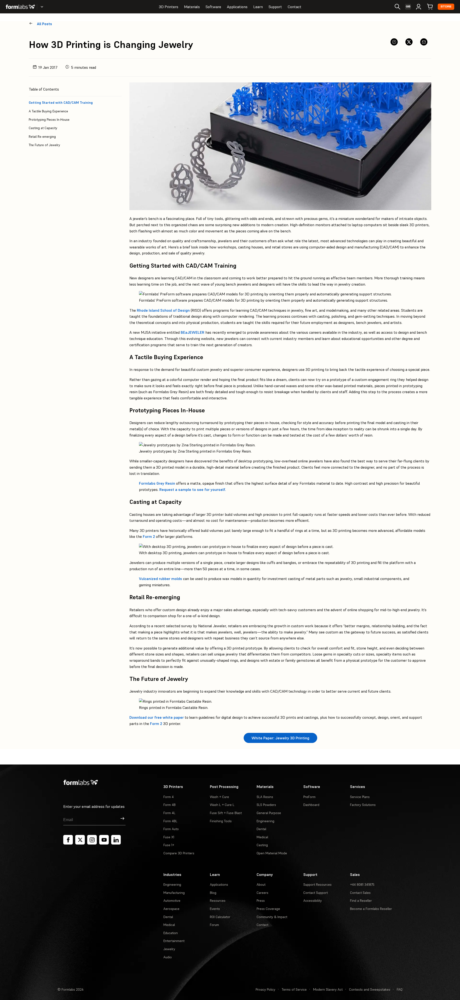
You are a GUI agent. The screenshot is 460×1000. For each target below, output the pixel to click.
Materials (192, 6)
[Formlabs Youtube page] (104, 840)
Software (213, 6)
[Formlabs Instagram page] (92, 840)
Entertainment (173, 941)
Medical (262, 837)
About (261, 884)
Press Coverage (268, 909)
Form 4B (169, 805)
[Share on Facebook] (394, 42)
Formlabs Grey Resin (157, 483)
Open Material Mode (272, 853)
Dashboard (311, 805)
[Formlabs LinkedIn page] (116, 840)
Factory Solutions (363, 805)
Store (446, 6)
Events (215, 909)
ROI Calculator (220, 917)
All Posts (44, 24)
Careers (262, 893)
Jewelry (169, 949)
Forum (214, 925)
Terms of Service (294, 989)
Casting (262, 845)
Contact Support (315, 893)
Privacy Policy (265, 989)
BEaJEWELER (192, 332)
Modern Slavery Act (328, 989)
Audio (167, 957)
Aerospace (171, 909)
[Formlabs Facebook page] (68, 840)
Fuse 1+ (168, 845)
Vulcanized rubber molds (160, 578)
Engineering (265, 821)
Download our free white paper (156, 717)
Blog (213, 893)
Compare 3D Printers (178, 853)
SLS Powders (266, 805)
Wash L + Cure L (222, 805)
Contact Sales (360, 893)
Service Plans (360, 797)
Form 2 (149, 536)
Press (261, 900)
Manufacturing (174, 893)
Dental (261, 829)
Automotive (171, 900)
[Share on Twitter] (409, 42)
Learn (258, 6)
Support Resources (317, 884)
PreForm (309, 797)
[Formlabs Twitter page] (80, 840)
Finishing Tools (221, 821)
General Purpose (269, 813)
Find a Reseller (361, 900)
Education (170, 933)
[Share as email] (423, 42)
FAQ (399, 989)
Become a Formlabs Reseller (371, 909)
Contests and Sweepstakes (369, 989)
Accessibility (312, 900)
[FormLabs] (20, 7)
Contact (294, 6)
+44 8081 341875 (362, 884)
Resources (217, 900)
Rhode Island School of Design (163, 310)
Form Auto (171, 829)
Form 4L (169, 813)
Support (275, 6)
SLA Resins (265, 797)
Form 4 (168, 797)
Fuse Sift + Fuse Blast (226, 813)
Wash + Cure (219, 797)
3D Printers (168, 6)
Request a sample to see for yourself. (192, 489)
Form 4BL (170, 821)
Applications (237, 6)
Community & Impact (272, 917)
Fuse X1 (168, 837)
